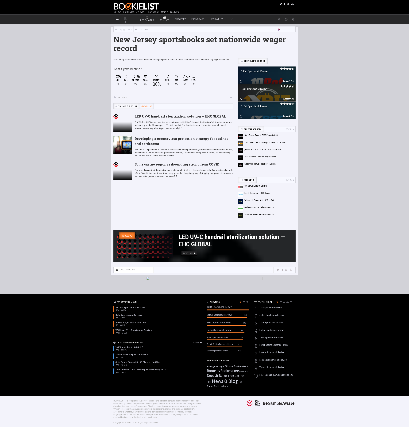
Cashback (244, 371)
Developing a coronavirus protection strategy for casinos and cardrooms (181, 141)
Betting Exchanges (215, 366)
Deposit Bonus (217, 375)
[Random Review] (141, 29)
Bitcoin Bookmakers (236, 366)
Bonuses (213, 371)
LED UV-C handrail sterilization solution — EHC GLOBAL (180, 116)
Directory (180, 19)
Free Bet (233, 375)
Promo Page (197, 19)
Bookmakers (230, 371)
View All (289, 129)
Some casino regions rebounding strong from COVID (177, 164)
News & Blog (217, 19)
